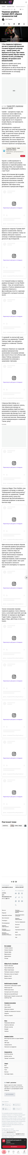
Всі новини (7, 946)
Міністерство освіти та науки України (13, 1038)
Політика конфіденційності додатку (19, 911)
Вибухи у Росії (8, 976)
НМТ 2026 (6, 1042)
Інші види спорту (8, 1074)
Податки (6, 1013)
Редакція (4, 912)
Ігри (16, 937)
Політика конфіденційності (6, 930)
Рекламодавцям (5, 923)
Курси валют (7, 1007)
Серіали (6, 1031)
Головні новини (8, 948)
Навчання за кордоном (10, 1047)
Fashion (4, 6)
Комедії (6, 1029)
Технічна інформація (20, 922)
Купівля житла (8, 1056)
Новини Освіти (8, 1036)
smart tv (6, 1109)
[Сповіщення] (26, 2)
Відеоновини (7, 954)
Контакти (17, 924)
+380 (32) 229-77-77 (10, 1132)
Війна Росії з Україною (11, 963)
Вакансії (17, 927)
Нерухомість (8, 1052)
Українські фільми (9, 1025)
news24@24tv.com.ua (7, 887)
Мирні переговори (9, 970)
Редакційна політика (7, 915)
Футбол (6, 1067)
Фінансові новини (9, 1009)
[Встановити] (14, 1143)
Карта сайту (18, 934)
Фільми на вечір (8, 1027)
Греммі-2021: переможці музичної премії (12, 107)
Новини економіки (10, 1003)
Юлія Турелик (8, 19)
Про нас (4, 910)
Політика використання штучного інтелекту (6, 933)
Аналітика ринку (8, 1054)
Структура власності (20, 929)
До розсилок (9, 1094)
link (15, 893)
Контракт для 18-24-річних (11, 991)
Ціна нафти (7, 1005)
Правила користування (5, 926)
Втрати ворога (8, 978)
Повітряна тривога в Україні (11, 972)
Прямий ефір (7, 952)
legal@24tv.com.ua (20, 1133)
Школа (6, 1040)
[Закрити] (25, 1140)
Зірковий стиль (10, 6)
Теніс (5, 1069)
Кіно (5, 1021)
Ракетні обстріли (8, 965)
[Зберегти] (24, 24)
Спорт (6, 1063)
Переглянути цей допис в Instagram (12, 207)
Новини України (8, 950)
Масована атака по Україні (11, 974)
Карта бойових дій (9, 967)
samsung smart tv (17, 1109)
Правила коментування (18, 919)
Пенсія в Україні (8, 1015)
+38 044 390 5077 (19, 887)
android (6, 1104)
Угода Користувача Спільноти (19, 915)
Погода (6, 958)
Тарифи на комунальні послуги (12, 1011)
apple (17, 1104)
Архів (16, 932)
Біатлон (6, 1072)
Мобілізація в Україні (11, 983)
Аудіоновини (7, 956)
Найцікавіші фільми (9, 1023)
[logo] (10, 2)
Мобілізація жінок (9, 989)
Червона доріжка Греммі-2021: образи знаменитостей (21, 6)
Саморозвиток (8, 1044)
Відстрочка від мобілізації (11, 994)
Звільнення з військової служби (12, 985)
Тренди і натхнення (9, 1058)
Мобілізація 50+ (8, 987)
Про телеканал (5, 918)
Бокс (5, 1065)
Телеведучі (4, 920)
